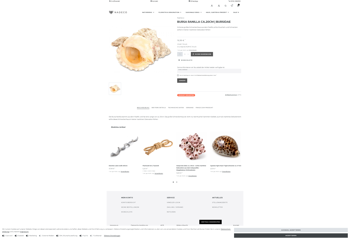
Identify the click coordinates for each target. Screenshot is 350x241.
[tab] (143, 107)
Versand (190, 107)
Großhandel (115, 1)
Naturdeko (147, 12)
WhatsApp (194, 1)
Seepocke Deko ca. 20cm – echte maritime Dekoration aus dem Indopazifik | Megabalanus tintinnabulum (191, 168)
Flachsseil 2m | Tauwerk (151, 165)
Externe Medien (48, 236)
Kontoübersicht (128, 202)
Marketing (33, 236)
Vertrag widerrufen (210, 222)
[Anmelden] (212, 6)
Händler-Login (173, 202)
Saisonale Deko (193, 12)
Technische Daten (176, 107)
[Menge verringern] (188, 54)
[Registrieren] (219, 6)
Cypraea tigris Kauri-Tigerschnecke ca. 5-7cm (225, 165)
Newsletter (217, 207)
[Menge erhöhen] (184, 54)
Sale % (236, 12)
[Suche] (225, 6)
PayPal (85, 236)
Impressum (114, 225)
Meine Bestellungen (130, 207)
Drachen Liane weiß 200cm (118, 165)
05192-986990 (235, 1)
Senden (182, 80)
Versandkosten (193, 50)
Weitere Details (159, 107)
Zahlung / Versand (175, 207)
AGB (162, 225)
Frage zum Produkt (204, 107)
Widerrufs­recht (182, 225)
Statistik (21, 236)
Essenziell (9, 236)
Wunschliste (186, 60)
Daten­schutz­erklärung (139, 225)
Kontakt (155, 1)
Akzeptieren (290, 235)
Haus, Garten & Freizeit (216, 12)
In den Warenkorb (203, 54)
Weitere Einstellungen (112, 236)
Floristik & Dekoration (169, 12)
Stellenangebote (220, 202)
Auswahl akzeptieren (291, 230)
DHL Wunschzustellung (68, 236)
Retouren (171, 212)
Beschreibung (143, 107)
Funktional (97, 236)
